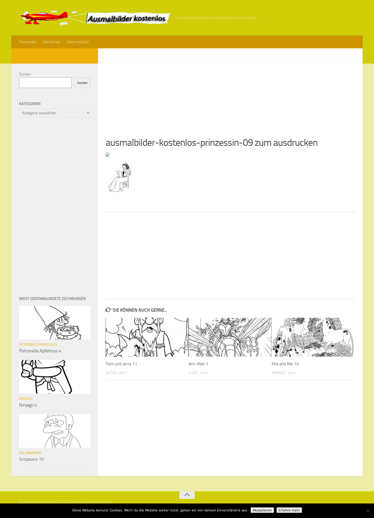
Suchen (25, 74)
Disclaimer (51, 41)
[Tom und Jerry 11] (147, 337)
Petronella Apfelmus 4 (40, 351)
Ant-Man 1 (198, 363)
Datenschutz (78, 41)
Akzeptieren (262, 510)
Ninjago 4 (28, 405)
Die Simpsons (30, 453)
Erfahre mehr (289, 510)
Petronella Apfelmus (38, 344)
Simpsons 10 (31, 459)
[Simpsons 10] (54, 431)
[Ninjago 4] (54, 377)
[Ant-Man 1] (230, 337)
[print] (108, 155)
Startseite (27, 41)
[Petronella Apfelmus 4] (54, 322)
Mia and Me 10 (285, 363)
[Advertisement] (230, 93)
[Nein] (367, 510)
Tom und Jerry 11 (121, 363)
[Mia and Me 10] (313, 337)
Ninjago (25, 399)
